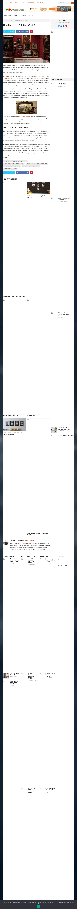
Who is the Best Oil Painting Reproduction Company (32, 790)
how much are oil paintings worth (12, 166)
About (10, 2)
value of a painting (19, 89)
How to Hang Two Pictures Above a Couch (50, 675)
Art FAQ (31, 15)
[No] (75, 904)
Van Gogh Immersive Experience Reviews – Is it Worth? (31, 676)
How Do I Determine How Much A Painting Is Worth (15, 161)
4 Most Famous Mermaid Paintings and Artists (32, 560)
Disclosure (23, 2)
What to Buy (23, 15)
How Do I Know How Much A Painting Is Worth (37, 163)
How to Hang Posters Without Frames (14, 296)
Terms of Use (39, 2)
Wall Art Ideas (7, 15)
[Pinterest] (31, 31)
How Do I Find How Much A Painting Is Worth (14, 163)
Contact (16, 2)
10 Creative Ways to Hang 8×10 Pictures (50, 790)
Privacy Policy (31, 2)
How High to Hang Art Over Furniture (14, 674)
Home (5, 2)
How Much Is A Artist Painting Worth (30, 166)
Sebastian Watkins (7, 28)
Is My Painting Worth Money (10, 168)
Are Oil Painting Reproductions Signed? (14, 682)
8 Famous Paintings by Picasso (66, 435)
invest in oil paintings (24, 116)
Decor (15, 15)
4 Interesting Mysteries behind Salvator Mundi (14, 560)
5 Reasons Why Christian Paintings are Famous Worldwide (64, 314)
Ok (39, 906)
